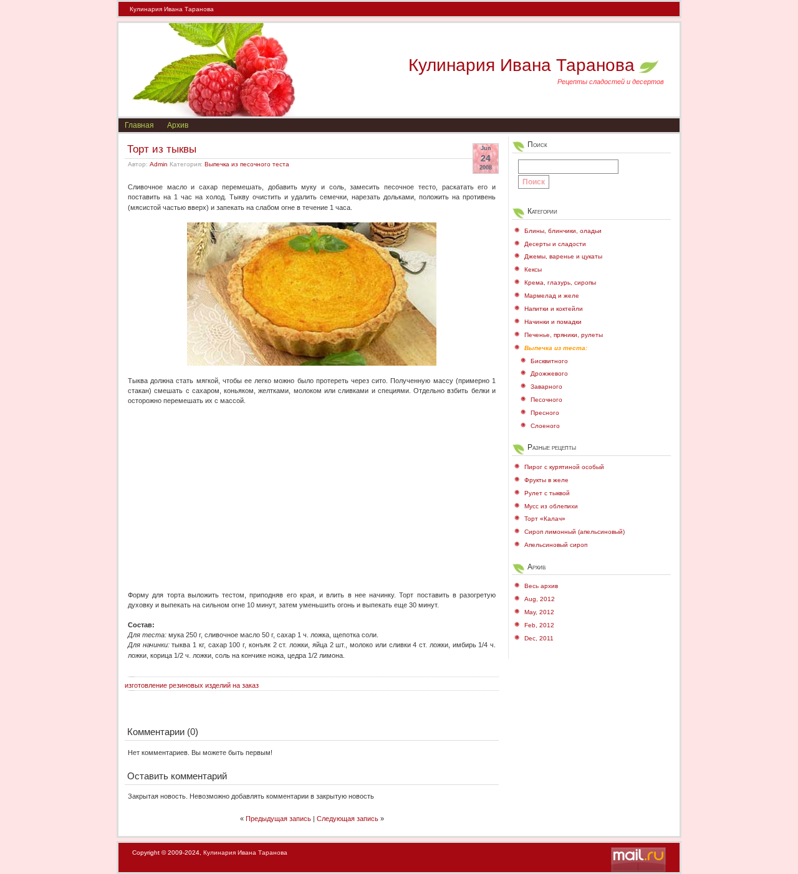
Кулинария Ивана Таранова (172, 9)
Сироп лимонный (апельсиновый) (574, 531)
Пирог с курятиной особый (564, 466)
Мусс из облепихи (551, 506)
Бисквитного (549, 361)
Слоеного (545, 425)
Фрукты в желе (546, 480)
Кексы (533, 269)
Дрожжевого (549, 373)
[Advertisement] (311, 493)
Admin (159, 164)
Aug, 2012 (539, 599)
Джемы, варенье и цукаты (563, 256)
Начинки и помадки (553, 321)
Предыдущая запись (278, 818)
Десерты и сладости (555, 243)
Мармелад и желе (551, 295)
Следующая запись (347, 818)
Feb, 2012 (539, 625)
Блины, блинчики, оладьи (563, 230)
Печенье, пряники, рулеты (563, 334)
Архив (177, 125)
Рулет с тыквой (547, 493)
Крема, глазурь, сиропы (560, 282)
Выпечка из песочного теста (246, 164)
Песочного (546, 399)
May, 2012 (539, 612)
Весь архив (541, 585)
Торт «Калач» (544, 518)
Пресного (545, 412)
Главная (139, 125)
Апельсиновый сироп (555, 544)
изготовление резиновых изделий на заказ (192, 685)
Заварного (546, 386)
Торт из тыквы (161, 149)
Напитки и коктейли (553, 308)
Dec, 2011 (539, 638)
